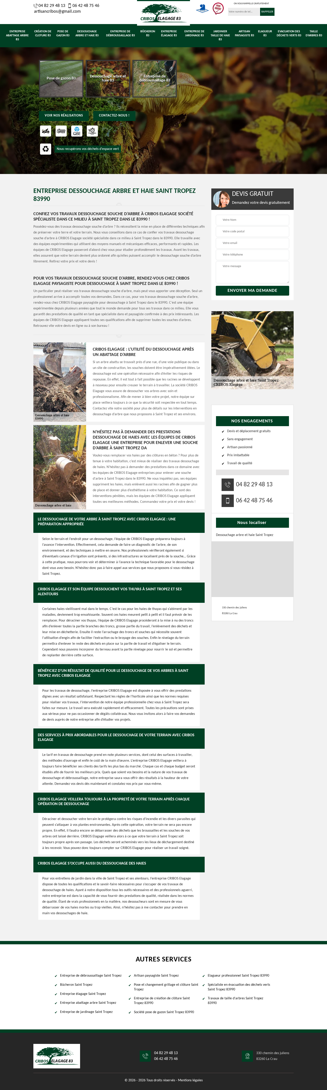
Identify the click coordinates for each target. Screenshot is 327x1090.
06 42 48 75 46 (86, 6)
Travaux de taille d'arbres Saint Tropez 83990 (235, 1001)
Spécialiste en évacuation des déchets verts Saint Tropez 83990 (239, 987)
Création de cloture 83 (42, 33)
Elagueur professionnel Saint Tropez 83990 (238, 976)
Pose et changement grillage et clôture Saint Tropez (166, 987)
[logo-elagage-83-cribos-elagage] (163, 13)
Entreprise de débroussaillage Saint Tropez (90, 976)
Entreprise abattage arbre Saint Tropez (88, 1003)
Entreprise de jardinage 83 (194, 33)
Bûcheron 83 (147, 33)
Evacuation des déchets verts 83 (289, 33)
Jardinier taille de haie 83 (220, 35)
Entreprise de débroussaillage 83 (120, 33)
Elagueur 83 (265, 33)
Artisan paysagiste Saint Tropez (156, 976)
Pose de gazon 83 (62, 33)
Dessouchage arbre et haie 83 (87, 33)
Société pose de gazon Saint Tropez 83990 (164, 1012)
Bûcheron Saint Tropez (76, 985)
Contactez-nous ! (114, 115)
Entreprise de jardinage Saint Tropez (86, 1012)
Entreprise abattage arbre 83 (17, 35)
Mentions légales (190, 1080)
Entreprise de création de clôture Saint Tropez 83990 (162, 1001)
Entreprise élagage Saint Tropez (83, 994)
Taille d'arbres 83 (314, 33)
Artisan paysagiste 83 (244, 33)
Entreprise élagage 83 (169, 33)
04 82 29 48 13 (51, 6)
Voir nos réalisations (64, 115)
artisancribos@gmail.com (57, 11)
